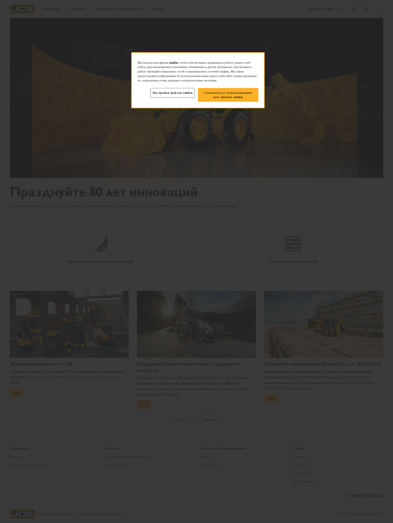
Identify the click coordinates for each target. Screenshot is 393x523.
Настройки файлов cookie (173, 93)
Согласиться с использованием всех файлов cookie (228, 95)
